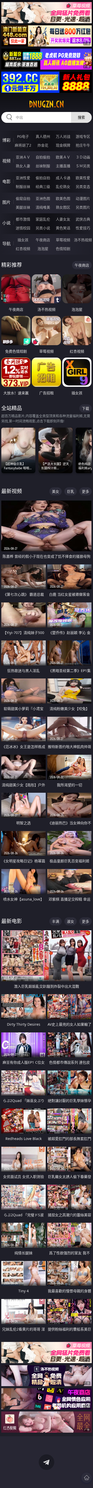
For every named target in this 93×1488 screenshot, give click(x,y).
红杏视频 (23, 248)
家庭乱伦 (43, 219)
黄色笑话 (63, 227)
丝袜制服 (43, 165)
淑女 (70, 921)
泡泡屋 (42, 248)
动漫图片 (83, 198)
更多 (85, 491)
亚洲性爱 (23, 177)
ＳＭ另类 (83, 165)
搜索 (81, 117)
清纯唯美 (43, 207)
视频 (6, 161)
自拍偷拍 (43, 157)
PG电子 (23, 136)
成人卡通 (63, 177)
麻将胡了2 (23, 145)
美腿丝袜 (23, 207)
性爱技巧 (83, 227)
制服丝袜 (23, 186)
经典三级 (43, 186)
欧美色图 (63, 198)
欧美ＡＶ (63, 157)
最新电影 (11, 921)
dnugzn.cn (46, 104)
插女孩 (23, 239)
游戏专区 (83, 136)
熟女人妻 (23, 165)
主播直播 (63, 165)
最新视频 (11, 491)
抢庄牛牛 (83, 145)
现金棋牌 (63, 145)
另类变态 (83, 186)
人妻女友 (63, 219)
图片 (6, 202)
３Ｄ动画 (83, 157)
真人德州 (43, 136)
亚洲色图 (43, 198)
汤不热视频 (83, 239)
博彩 (6, 140)
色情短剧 (63, 248)
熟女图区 (63, 207)
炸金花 (42, 145)
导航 (6, 243)
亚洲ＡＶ (23, 157)
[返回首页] (86, 1477)
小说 (6, 223)
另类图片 (83, 207)
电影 (6, 181)
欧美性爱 (83, 177)
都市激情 (23, 219)
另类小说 (43, 227)
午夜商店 (43, 239)
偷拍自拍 (43, 177)
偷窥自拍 (23, 198)
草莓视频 (63, 239)
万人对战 (63, 136)
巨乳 (70, 491)
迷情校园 (23, 227)
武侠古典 (83, 219)
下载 (85, 408)
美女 (55, 491)
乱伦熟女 (63, 186)
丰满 (55, 921)
